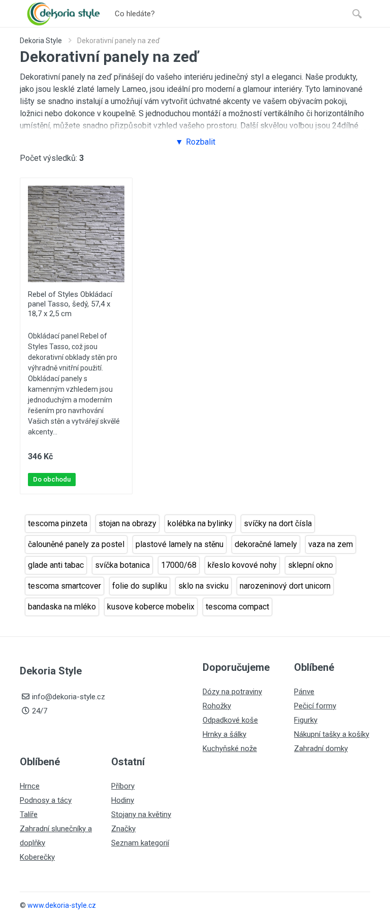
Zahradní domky (321, 748)
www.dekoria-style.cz (61, 905)
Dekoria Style (41, 41)
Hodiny (122, 800)
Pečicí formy (315, 705)
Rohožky (217, 705)
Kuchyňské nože (230, 748)
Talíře (29, 814)
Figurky (305, 720)
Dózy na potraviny (232, 691)
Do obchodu (52, 479)
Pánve (304, 691)
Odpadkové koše (230, 720)
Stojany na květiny (141, 814)
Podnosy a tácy (46, 800)
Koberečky (37, 857)
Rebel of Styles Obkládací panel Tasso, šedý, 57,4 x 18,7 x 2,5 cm (70, 304)
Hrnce (30, 786)
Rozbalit (200, 142)
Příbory (123, 786)
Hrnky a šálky (224, 734)
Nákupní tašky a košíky (331, 734)
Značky (123, 828)
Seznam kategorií (140, 842)
